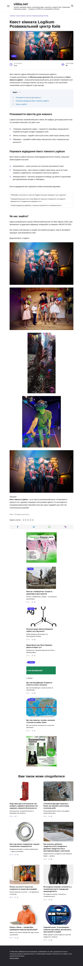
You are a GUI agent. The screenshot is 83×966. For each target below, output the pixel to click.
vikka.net (21, 4)
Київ (14, 56)
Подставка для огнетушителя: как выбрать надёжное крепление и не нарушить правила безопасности (24, 806)
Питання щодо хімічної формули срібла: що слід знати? (39, 630)
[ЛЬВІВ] (41, 587)
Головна (12, 15)
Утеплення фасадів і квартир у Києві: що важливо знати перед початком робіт (56, 806)
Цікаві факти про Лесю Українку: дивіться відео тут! (39, 646)
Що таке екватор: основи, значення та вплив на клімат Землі (40, 721)
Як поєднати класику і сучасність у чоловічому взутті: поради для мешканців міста (58, 889)
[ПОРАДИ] (41, 679)
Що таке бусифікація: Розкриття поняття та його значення (39, 684)
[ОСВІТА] (41, 625)
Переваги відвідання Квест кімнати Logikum (32, 101)
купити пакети (14, 958)
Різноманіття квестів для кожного (28, 97)
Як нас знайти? (21, 104)
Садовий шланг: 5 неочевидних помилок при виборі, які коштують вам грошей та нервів (57, 929)
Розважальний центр (22, 514)
